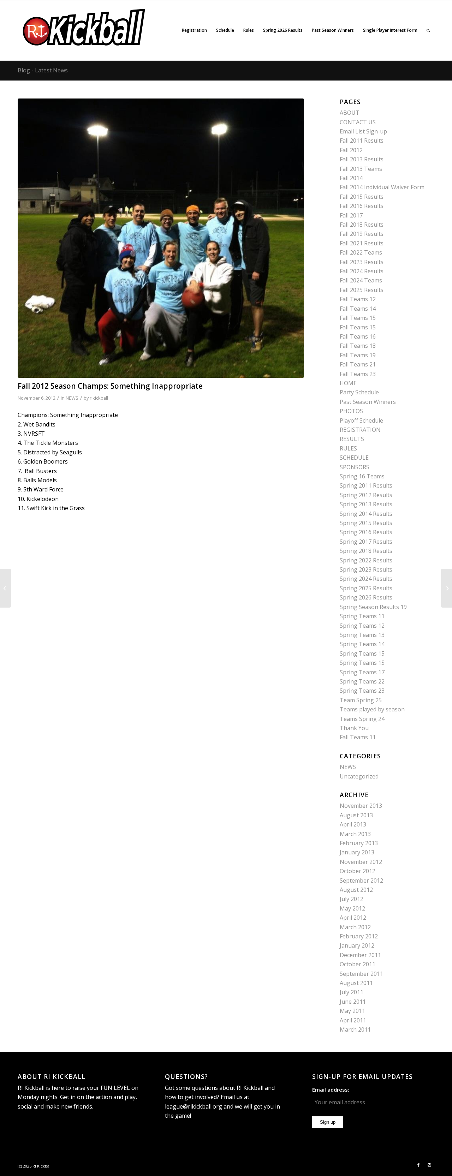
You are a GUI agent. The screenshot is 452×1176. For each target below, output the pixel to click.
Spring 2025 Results (366, 588)
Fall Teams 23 (358, 374)
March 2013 (355, 834)
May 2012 (352, 908)
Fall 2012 (351, 150)
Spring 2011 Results (366, 485)
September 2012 (361, 880)
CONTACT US (358, 122)
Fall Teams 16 (358, 336)
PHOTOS (351, 411)
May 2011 (352, 1011)
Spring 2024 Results (366, 579)
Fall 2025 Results (361, 290)
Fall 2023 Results (361, 262)
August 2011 (356, 983)
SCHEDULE (354, 457)
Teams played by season (372, 709)
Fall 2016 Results (361, 206)
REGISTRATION (360, 430)
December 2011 (360, 955)
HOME (348, 383)
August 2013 (356, 815)
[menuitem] (194, 30)
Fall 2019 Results (361, 234)
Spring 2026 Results (366, 597)
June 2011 (353, 1001)
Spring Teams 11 (362, 616)
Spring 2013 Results (366, 504)
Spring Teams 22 (362, 681)
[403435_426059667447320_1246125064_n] (161, 238)
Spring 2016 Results (366, 532)
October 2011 (357, 964)
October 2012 (357, 871)
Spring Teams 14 (362, 644)
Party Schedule (359, 392)
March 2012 (355, 927)
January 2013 (357, 852)
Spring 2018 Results (366, 551)
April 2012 (353, 917)
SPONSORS (354, 467)
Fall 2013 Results (361, 159)
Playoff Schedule (361, 420)
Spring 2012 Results (366, 495)
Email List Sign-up (363, 131)
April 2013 (353, 824)
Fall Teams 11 (358, 737)
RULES (348, 448)
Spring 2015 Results (366, 523)
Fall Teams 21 (358, 364)
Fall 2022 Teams (361, 252)
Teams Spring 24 (362, 719)
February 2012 (359, 936)
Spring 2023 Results (366, 569)
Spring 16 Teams (362, 476)
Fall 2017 (351, 215)
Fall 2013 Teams (361, 169)
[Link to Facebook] (418, 1165)
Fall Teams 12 (358, 299)
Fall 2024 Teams (361, 280)
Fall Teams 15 (358, 318)
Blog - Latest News (43, 70)
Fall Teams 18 (358, 346)
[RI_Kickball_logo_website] (84, 30)
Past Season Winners (368, 402)
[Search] (428, 30)
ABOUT (349, 113)
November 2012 (361, 862)
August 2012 (356, 890)
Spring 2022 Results (366, 560)
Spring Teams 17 (362, 672)
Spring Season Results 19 (373, 607)
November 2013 (361, 806)
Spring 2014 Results (366, 514)
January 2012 (357, 945)
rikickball (99, 398)
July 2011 (351, 992)
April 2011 (353, 1020)
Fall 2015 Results (361, 197)
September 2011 (361, 974)
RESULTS (352, 439)
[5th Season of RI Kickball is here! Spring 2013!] (446, 588)
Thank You (354, 728)
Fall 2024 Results (361, 271)
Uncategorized (359, 776)
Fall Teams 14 (358, 308)
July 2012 (351, 899)
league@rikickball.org (193, 1106)
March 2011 (355, 1029)
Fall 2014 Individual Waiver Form (382, 187)
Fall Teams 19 (358, 355)
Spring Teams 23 (362, 690)
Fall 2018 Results (361, 224)
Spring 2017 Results (366, 541)
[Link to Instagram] (429, 1165)
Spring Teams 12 (362, 625)
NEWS (72, 398)
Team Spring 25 (361, 700)
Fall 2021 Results (361, 243)
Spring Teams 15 (362, 653)
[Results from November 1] (5, 588)
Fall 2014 (351, 178)
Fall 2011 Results (361, 140)
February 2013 (359, 843)
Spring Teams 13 (362, 635)
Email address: (330, 1089)
